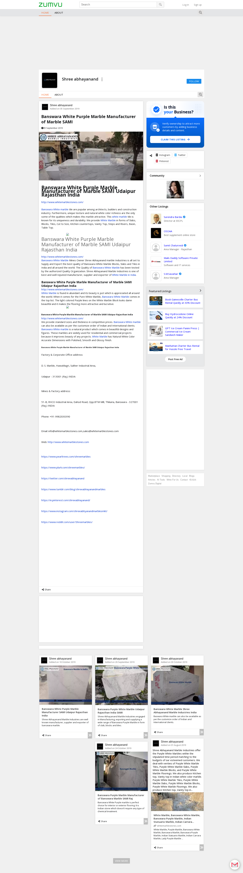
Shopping (166, 476)
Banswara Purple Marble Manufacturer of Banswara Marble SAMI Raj (121, 796)
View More (121, 860)
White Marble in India (124, 274)
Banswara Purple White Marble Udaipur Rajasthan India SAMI (121, 710)
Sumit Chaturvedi (173, 245)
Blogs (192, 476)
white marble (119, 216)
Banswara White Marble (54, 260)
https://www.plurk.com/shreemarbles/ (63, 467)
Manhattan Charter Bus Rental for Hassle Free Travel (182, 347)
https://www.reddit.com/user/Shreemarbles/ (67, 522)
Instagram (164, 155)
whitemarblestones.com (169, 825)
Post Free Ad (175, 359)
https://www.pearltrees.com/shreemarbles (66, 456)
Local (184, 476)
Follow (194, 81)
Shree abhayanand (61, 105)
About (59, 12)
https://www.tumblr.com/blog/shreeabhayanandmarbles (73, 489)
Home (45, 12)
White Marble (108, 220)
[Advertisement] (121, 42)
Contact (184, 480)
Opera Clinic (175, 196)
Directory (176, 476)
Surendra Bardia (173, 217)
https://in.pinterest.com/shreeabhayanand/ (65, 500)
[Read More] (90, 735)
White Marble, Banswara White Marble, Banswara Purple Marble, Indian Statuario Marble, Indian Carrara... (177, 818)
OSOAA (168, 231)
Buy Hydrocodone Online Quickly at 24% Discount (179, 315)
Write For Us (173, 480)
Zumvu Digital (154, 483)
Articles (151, 480)
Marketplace (154, 476)
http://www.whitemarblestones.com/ (62, 202)
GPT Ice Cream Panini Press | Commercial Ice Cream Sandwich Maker (182, 331)
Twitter (181, 155)
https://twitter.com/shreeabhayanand (62, 478)
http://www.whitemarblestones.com (68, 442)
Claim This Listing (173, 139)
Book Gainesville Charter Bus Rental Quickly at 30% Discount (182, 301)
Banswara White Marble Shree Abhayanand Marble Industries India (175, 710)
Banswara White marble (54, 209)
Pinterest (164, 161)
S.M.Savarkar (171, 273)
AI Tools (161, 480)
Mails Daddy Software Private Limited (181, 259)
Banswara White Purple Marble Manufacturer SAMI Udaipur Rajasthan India (65, 712)
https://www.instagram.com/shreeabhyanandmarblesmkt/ (74, 511)
